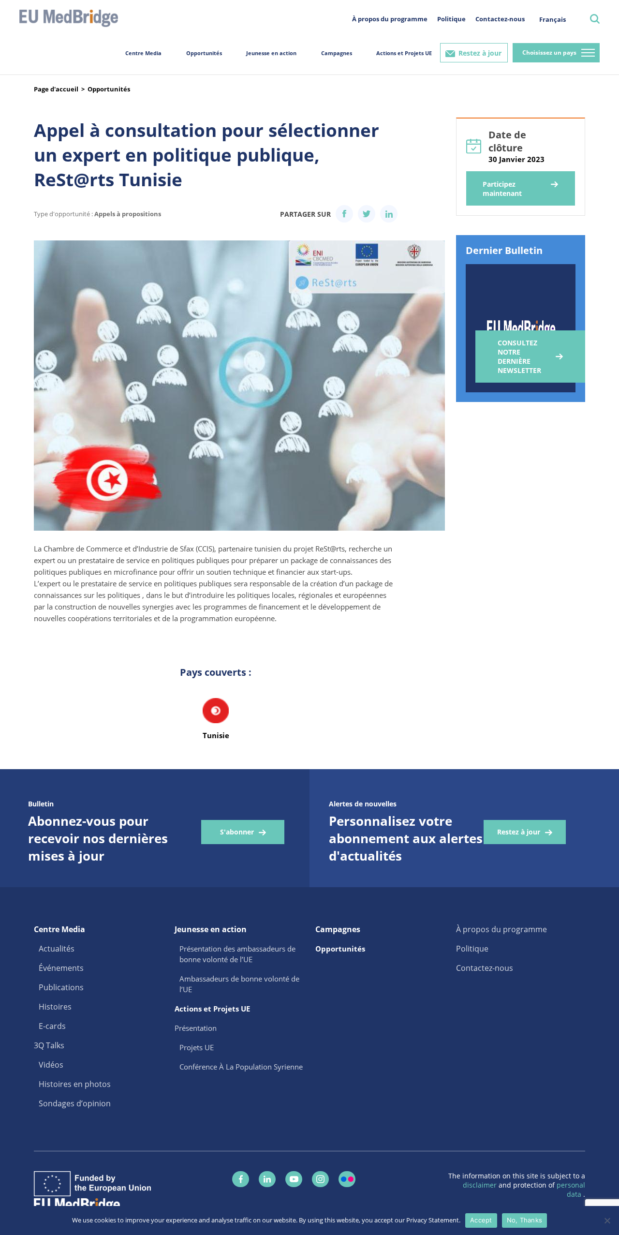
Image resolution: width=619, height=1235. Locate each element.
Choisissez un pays (549, 52)
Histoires (55, 1006)
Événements (61, 968)
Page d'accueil (56, 89)
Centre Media (143, 53)
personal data (571, 1189)
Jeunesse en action (271, 53)
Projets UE (196, 1047)
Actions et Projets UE (404, 53)
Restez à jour (479, 53)
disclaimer (481, 1185)
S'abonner (237, 831)
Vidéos (51, 1064)
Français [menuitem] (552, 19)
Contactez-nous (500, 19)
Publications (61, 987)
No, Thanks (525, 1220)
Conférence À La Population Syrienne (241, 1066)
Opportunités (204, 53)
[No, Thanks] (607, 1220)
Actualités (56, 948)
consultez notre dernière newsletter (519, 356)
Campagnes (336, 53)
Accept (481, 1220)
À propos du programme (389, 19)
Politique (451, 19)
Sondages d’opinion (75, 1103)
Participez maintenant (502, 188)
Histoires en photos (75, 1084)
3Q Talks (49, 1045)
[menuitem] (552, 19)
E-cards (52, 1026)
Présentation (196, 1028)
